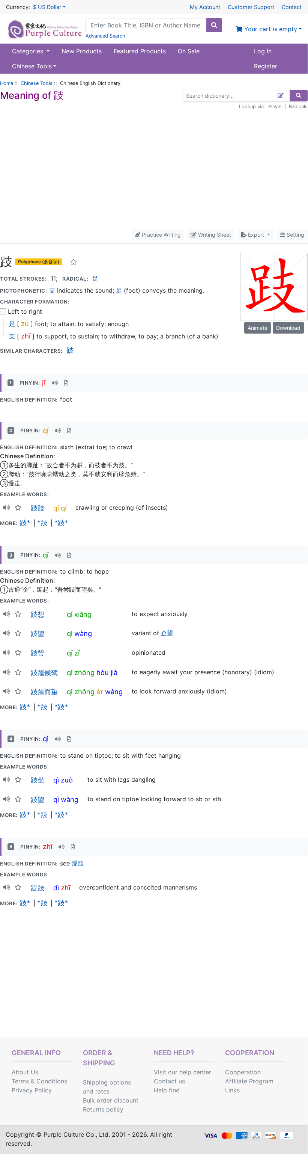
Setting (294, 234)
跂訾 (37, 653)
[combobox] (146, 25)
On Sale (189, 51)
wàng (83, 633)
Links (232, 1090)
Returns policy (103, 1109)
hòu (102, 672)
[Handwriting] (281, 95)
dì (56, 888)
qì (45, 738)
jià (114, 672)
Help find (167, 1090)
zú (25, 323)
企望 (167, 633)
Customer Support (251, 7)
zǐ (77, 653)
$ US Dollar (47, 7)
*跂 (42, 522)
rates (102, 1091)
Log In (263, 51)
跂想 (37, 614)
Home (6, 83)
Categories (28, 51)
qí (45, 430)
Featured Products (140, 51)
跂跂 (37, 508)
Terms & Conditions (39, 1081)
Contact (292, 7)
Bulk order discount (110, 1100)
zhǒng (84, 672)
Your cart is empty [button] (269, 29)
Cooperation (243, 1072)
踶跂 (78, 863)
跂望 (37, 633)
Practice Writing (160, 234)
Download (288, 328)
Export (256, 234)
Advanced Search (105, 36)
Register (265, 66)
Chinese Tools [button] (32, 66)
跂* (25, 522)
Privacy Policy (32, 1090)
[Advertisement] (154, 169)
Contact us (169, 1081)
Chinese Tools (37, 83)
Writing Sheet (214, 234)
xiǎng (83, 614)
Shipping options (107, 1082)
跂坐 (37, 780)
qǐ (45, 555)
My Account (205, 7)
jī (43, 382)
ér (99, 691)
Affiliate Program (249, 1081)
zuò (67, 780)
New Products (82, 51)
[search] (214, 25)
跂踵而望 (44, 691)
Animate (257, 328)
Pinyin (274, 106)
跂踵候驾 (44, 672)
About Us (25, 1072)
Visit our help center (182, 1072)
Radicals (298, 106)
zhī (25, 336)
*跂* (61, 522)
